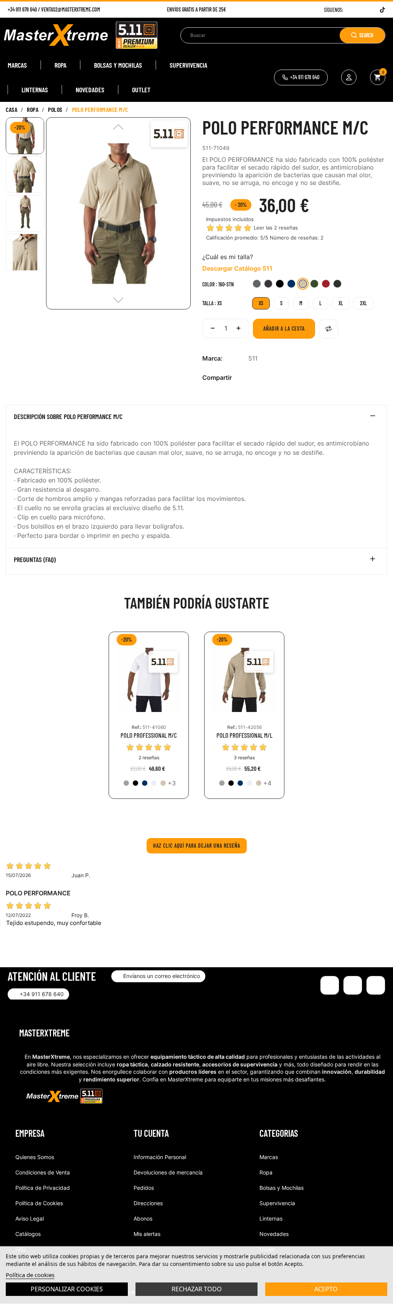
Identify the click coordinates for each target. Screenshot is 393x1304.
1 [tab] (196, 816)
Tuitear (265, 378)
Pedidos (144, 1187)
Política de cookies (30, 1275)
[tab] (196, 418)
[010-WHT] (154, 783)
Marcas (268, 1157)
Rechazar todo (197, 1289)
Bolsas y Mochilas (281, 1187)
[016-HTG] (126, 783)
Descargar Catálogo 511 (237, 268)
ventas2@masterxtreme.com (70, 9)
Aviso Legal (29, 1218)
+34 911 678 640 (22, 9)
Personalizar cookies (67, 1289)
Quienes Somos (34, 1157)
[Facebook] (354, 10)
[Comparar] (328, 328)
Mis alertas (147, 1234)
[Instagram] (363, 10)
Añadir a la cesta (284, 328)
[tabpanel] (148, 721)
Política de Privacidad (42, 1187)
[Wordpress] (373, 10)
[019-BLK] (135, 783)
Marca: (212, 358)
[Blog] (375, 985)
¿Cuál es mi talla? (227, 257)
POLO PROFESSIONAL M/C (149, 735)
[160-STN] (163, 783)
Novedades (274, 1234)
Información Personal (160, 1157)
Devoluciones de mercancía (168, 1172)
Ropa (265, 1172)
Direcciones (148, 1203)
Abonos (143, 1218)
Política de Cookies (39, 1203)
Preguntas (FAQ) (35, 560)
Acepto (326, 1289)
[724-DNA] (144, 783)
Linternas (270, 1218)
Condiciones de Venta (42, 1172)
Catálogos (28, 1234)
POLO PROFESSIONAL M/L (244, 735)
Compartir (252, 378)
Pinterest (277, 378)
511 (253, 358)
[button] (301, 77)
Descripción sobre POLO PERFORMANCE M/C (68, 417)
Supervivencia (277, 1203)
